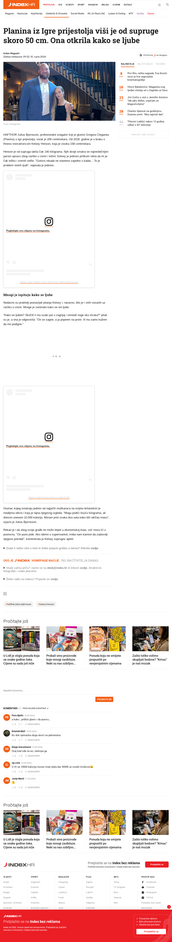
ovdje (83, 568)
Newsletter (146, 908)
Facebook (151, 882)
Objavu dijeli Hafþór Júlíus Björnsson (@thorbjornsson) (49, 282)
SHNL (34, 897)
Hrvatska (7, 887)
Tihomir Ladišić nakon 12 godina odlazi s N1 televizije (145, 123)
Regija (6, 892)
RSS (116, 902)
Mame (61, 902)
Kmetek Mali (18, 731)
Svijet (6, 882)
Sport (81, 5)
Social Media (77, 13)
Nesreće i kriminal (12, 902)
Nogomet (35, 882)
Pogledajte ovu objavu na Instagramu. (28, 230)
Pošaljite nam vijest (151, 902)
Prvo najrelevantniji (34, 708)
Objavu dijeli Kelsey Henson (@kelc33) (49, 497)
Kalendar (90, 908)
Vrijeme (117, 897)
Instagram (151, 892)
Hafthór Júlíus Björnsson (18, 604)
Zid (60, 5)
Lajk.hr (89, 892)
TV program (119, 887)
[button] (7, 637)
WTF (131, 13)
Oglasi (105, 5)
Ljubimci (62, 892)
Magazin (9, 13)
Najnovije (22, 13)
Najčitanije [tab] (145, 64)
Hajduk (34, 892)
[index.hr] (21, 4)
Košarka (35, 902)
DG (7, 749)
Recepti (90, 887)
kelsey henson (46, 604)
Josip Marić (18, 778)
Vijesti (70, 5)
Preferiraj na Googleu (155, 55)
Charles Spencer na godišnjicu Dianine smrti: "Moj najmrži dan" (145, 113)
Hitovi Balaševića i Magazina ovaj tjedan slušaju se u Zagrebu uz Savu (147, 88)
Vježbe (140, 13)
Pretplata (49, 5)
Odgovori (90, 902)
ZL (6, 764)
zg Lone (16, 762)
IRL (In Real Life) (96, 13)
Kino (116, 892)
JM (7, 780)
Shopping (63, 882)
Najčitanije (36, 13)
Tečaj (116, 882)
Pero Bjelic (17, 715)
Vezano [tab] (160, 64)
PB (6, 717)
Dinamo (35, 887)
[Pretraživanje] (166, 5)
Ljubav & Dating (116, 13)
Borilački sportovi (39, 908)
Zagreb (6, 897)
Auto (60, 908)
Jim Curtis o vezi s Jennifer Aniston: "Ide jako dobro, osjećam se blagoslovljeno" (147, 101)
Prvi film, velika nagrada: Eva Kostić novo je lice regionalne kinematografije (147, 77)
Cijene (116, 5)
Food (60, 897)
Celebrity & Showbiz (56, 13)
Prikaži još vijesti (143, 134)
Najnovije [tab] (128, 64)
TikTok (149, 897)
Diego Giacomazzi (21, 747)
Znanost (7, 908)
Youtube (150, 887)
